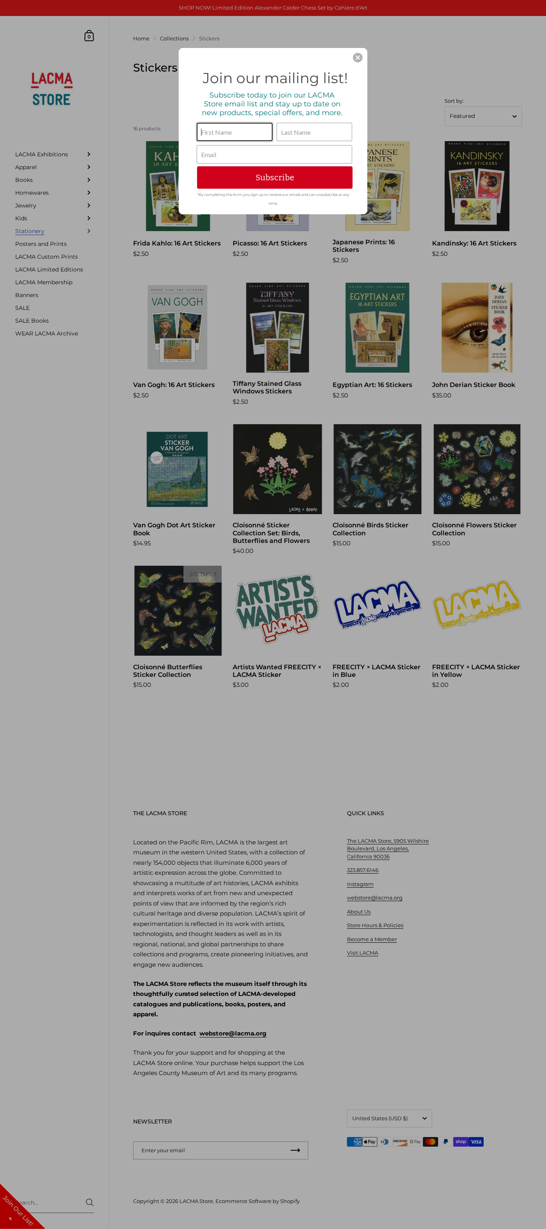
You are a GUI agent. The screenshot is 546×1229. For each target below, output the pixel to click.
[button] (358, 57)
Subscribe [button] (275, 177)
